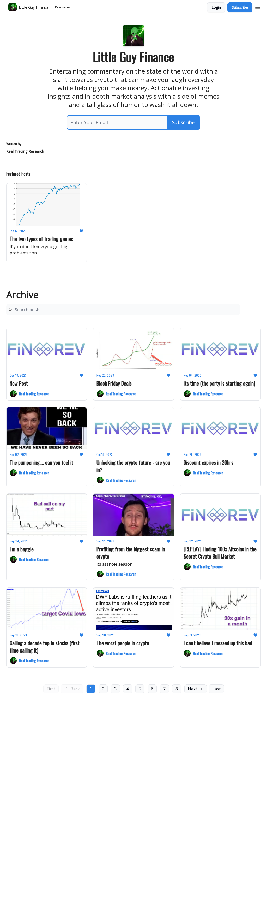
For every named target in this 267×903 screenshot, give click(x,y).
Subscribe (240, 7)
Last (216, 689)
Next (192, 689)
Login (216, 7)
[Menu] (257, 6)
